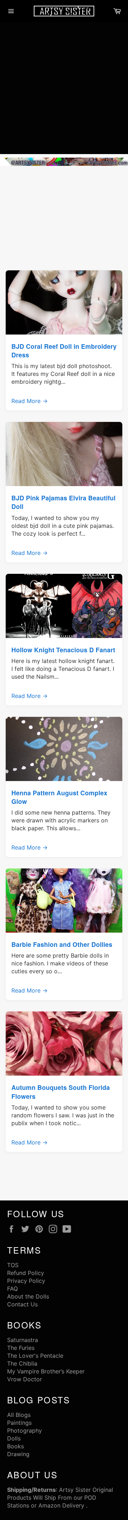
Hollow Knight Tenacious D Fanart (63, 649)
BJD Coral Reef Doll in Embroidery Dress (64, 350)
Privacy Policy (26, 1280)
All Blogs (19, 1414)
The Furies (20, 1347)
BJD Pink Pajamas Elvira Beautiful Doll (63, 502)
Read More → (29, 400)
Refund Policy (25, 1272)
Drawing (18, 1454)
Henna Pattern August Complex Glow (59, 797)
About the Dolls (28, 1296)
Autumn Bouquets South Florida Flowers (60, 1091)
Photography (24, 1430)
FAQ (12, 1288)
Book (14, 1446)
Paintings (19, 1422)
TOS (12, 1265)
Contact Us (22, 1304)
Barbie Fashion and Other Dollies (61, 944)
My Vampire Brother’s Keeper (46, 1371)
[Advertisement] (64, 90)
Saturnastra (22, 1339)
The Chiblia (22, 1363)
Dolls (14, 1438)
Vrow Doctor (24, 1379)
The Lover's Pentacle (35, 1355)
